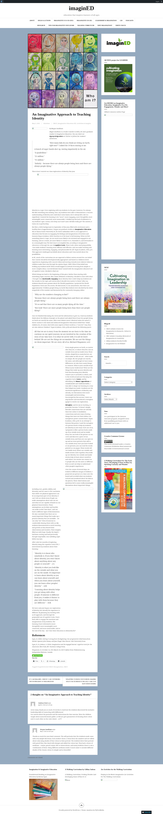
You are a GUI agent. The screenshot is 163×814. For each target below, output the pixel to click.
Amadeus (89, 810)
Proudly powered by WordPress (69, 810)
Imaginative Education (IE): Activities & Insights (74, 123)
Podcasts (129, 20)
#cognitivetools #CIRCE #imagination (50, 667)
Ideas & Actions (44, 20)
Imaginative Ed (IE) (84, 20)
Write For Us (121, 25)
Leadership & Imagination (106, 20)
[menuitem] (2, 1)
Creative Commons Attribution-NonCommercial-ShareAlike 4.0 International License (118, 446)
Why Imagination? (105, 25)
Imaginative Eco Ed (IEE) (63, 20)
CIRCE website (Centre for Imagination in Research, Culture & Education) (118, 331)
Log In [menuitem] (157, 1)
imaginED (81, 8)
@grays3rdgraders (56, 136)
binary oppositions (83, 381)
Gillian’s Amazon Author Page (114, 112)
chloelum (46, 123)
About (32, 20)
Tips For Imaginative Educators (61, 25)
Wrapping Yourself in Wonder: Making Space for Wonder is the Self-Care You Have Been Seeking (81, 681)
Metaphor (68, 405)
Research (41, 25)
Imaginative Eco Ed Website (115, 343)
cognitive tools (59, 245)
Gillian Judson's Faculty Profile (116, 341)
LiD (121, 20)
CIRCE (55, 123)
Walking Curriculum (85, 25)
